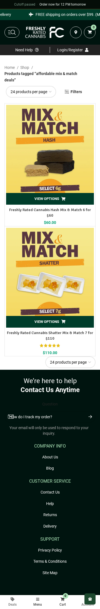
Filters (76, 92)
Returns (50, 515)
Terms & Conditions (50, 561)
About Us (50, 457)
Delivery (50, 526)
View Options (46, 199)
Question (50, 404)
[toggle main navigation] (11, 32)
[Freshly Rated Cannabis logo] (44, 32)
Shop (25, 67)
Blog (50, 468)
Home (10, 67)
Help (50, 503)
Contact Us (50, 492)
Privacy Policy (50, 550)
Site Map (50, 573)
